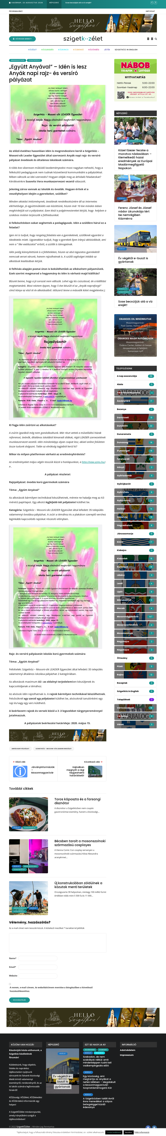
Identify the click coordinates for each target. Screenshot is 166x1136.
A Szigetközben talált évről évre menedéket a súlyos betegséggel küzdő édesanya (98, 1103)
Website (13, 975)
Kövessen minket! (24, 39)
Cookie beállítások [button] (114, 1132)
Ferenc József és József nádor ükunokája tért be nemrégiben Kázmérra (134, 213)
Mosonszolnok (30, 866)
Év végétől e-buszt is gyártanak (133, 260)
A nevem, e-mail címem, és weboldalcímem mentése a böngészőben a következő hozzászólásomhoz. (51, 989)
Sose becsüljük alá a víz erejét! (78, 2)
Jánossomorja (20, 908)
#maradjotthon (17, 60)
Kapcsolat (150, 11)
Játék (107, 49)
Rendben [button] (128, 1132)
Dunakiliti (123, 289)
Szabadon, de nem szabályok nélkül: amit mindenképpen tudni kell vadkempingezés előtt (97, 1061)
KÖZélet (32, 49)
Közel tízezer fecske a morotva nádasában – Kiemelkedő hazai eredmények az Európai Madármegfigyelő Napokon (135, 159)
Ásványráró (90, 1050)
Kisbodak (103, 1050)
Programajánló (16, 11)
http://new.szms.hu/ (93, 462)
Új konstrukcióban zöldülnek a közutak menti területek (78, 885)
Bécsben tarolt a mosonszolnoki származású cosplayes (79, 843)
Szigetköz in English (126, 49)
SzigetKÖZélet (34, 60)
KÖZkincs (63, 49)
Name (12, 958)
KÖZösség (93, 49)
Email (12, 967)
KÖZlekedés (48, 49)
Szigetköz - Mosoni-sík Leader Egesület (54, 749)
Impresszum (127, 1055)
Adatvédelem (127, 1050)
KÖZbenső (78, 49)
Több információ (141, 1132)
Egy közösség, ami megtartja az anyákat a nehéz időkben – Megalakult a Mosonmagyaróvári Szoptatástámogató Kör (99, 1082)
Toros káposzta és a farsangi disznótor (77, 801)
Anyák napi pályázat (20, 749)
